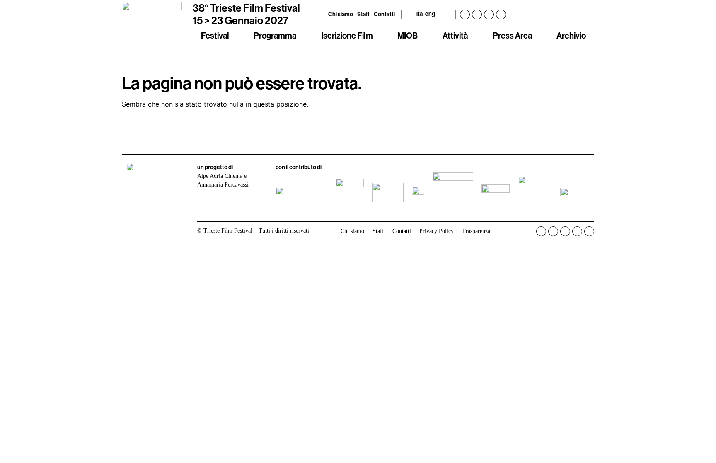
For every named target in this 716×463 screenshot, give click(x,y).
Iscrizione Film (347, 36)
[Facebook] (465, 14)
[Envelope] (589, 231)
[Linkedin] (501, 14)
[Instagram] (477, 14)
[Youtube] (489, 14)
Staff (363, 14)
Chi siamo (340, 14)
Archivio (571, 36)
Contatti (384, 14)
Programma (275, 36)
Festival (215, 36)
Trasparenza (476, 231)
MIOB (407, 36)
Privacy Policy (436, 231)
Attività (455, 36)
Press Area (512, 36)
